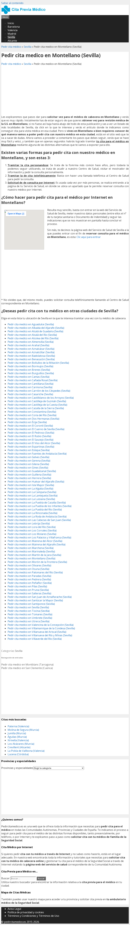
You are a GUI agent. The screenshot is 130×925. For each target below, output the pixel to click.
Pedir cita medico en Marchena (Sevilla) (31, 548)
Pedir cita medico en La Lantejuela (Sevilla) (33, 495)
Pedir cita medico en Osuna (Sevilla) (28, 569)
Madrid (12, 33)
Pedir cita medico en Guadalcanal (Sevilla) (32, 471)
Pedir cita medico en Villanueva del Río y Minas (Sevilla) (40, 635)
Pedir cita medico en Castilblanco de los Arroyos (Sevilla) (41, 397)
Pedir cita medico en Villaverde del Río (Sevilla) (35, 639)
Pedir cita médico (11, 46)
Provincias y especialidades (17, 768)
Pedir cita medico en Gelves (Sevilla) (28, 457)
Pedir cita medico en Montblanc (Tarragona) (27, 664)
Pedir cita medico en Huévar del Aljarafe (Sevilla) (36, 481)
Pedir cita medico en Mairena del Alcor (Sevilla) (35, 541)
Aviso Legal (14, 909)
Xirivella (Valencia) (18, 740)
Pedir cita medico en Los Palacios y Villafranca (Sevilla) (39, 537)
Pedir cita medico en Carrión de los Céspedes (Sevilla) (39, 390)
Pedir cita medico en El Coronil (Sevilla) (30, 425)
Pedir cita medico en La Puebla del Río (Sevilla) (35, 509)
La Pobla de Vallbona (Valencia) (26, 751)
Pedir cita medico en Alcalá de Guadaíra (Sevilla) (35, 331)
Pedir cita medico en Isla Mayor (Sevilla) (31, 485)
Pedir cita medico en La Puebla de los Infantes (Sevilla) (40, 506)
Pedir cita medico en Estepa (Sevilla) (29, 450)
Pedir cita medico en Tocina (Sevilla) (29, 611)
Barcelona (14, 26)
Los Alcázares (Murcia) (21, 744)
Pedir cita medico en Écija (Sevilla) (27, 422)
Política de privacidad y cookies (26, 912)
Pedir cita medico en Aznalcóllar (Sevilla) (31, 352)
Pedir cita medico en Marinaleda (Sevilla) (31, 551)
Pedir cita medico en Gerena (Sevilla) (29, 460)
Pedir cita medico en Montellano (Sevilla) (31, 558)
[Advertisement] (65, 90)
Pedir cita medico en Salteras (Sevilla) (29, 593)
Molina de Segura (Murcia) (23, 730)
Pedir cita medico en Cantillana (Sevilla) (30, 383)
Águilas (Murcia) (17, 737)
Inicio (11, 23)
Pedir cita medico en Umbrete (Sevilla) (30, 618)
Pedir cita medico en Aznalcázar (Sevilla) (31, 349)
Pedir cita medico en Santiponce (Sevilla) (31, 604)
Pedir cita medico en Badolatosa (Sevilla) (31, 356)
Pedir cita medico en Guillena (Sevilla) (29, 474)
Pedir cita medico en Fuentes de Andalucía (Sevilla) (37, 453)
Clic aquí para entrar (89, 237)
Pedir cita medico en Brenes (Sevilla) (29, 369)
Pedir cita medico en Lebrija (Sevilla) (29, 523)
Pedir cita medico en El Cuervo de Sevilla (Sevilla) (36, 429)
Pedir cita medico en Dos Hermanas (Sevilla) (33, 418)
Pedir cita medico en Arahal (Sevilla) (28, 345)
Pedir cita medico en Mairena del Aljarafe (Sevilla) (36, 544)
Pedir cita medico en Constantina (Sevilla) (32, 411)
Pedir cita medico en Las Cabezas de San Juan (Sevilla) (39, 520)
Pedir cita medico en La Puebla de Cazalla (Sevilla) (37, 502)
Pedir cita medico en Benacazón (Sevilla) (31, 359)
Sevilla (11, 37)
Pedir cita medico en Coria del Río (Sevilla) (32, 415)
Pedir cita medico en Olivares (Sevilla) (29, 565)
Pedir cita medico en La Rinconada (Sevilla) (32, 513)
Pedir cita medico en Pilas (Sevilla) (27, 586)
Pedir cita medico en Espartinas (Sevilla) (31, 446)
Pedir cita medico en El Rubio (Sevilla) (29, 436)
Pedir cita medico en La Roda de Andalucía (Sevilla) (37, 516)
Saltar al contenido (12, 3)
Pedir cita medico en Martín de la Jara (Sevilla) (34, 555)
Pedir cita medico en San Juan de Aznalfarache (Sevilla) (40, 597)
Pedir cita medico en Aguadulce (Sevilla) (31, 324)
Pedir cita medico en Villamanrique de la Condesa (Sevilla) (41, 628)
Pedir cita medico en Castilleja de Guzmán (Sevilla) (37, 401)
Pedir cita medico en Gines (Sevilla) (28, 467)
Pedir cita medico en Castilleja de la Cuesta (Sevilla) (37, 404)
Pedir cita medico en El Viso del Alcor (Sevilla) (34, 443)
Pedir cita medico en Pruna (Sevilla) (28, 590)
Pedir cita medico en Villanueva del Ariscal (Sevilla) (37, 632)
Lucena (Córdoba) (18, 754)
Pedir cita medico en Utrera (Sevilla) (28, 621)
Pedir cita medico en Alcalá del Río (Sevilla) (32, 335)
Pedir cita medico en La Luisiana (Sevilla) (31, 499)
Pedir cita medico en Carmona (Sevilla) (30, 387)
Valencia (12, 30)
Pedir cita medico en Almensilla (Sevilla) (31, 342)
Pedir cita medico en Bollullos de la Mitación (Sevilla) (38, 363)
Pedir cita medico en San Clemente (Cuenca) (27, 668)
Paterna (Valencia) (18, 726)
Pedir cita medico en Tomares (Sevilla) (30, 614)
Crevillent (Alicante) (19, 747)
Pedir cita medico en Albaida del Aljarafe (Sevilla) (36, 328)
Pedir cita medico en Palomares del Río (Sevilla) (35, 572)
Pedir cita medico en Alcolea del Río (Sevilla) (33, 338)
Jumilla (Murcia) (17, 733)
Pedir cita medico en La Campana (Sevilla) (32, 492)
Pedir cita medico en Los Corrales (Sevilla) (32, 530)
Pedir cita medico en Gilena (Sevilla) (28, 464)
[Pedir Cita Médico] (24, 13)
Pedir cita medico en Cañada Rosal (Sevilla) (33, 380)
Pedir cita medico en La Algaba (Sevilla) (30, 488)
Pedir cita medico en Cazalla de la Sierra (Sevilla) (36, 408)
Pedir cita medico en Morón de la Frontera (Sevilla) (37, 562)
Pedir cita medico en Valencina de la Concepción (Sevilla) (41, 625)
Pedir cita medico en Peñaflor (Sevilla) (30, 583)
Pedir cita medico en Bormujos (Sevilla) (30, 366)
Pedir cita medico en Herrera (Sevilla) (29, 478)
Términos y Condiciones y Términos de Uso (33, 916)
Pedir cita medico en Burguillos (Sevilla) (31, 373)
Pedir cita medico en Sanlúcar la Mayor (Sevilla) (35, 600)
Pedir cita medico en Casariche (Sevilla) (30, 394)
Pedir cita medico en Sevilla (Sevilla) (28, 607)
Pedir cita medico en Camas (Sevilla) (28, 376)
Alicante (12, 40)
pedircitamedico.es (15, 922)
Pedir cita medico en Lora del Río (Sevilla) (32, 527)
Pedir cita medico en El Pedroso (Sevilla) (31, 432)
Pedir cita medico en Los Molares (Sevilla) (32, 534)
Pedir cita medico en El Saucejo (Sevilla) (30, 439)
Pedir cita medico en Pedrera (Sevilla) (29, 579)
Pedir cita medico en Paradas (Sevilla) (29, 576)
